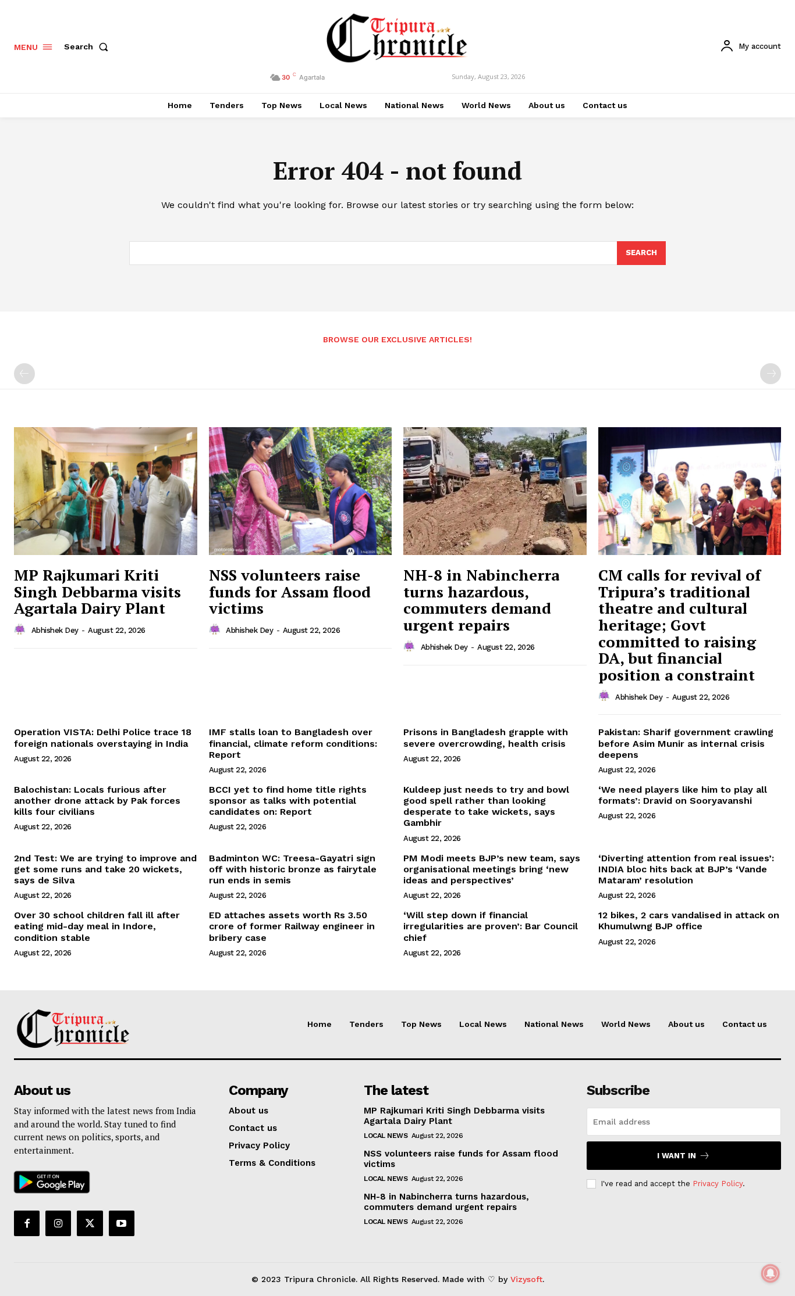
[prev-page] (24, 373)
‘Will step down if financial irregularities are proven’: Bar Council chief (490, 926)
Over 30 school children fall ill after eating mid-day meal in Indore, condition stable (97, 926)
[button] (88, 46)
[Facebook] (27, 1223)
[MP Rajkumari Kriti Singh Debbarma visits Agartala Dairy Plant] (105, 491)
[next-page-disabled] (770, 373)
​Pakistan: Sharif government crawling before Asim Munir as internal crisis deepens (685, 743)
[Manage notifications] (770, 1273)
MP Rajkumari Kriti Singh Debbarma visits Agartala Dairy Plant (97, 591)
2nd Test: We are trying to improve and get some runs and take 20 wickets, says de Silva (105, 869)
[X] (89, 1223)
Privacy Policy (718, 1183)
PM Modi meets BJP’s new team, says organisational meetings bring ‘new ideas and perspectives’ (491, 869)
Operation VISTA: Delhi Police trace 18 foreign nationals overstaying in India (102, 737)
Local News (385, 1136)
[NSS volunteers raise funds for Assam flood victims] (300, 491)
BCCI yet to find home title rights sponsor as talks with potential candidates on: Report (288, 800)
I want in (676, 1155)
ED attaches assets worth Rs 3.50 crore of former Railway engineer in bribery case (292, 926)
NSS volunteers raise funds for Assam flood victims (290, 591)
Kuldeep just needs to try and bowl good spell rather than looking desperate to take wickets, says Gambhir (486, 806)
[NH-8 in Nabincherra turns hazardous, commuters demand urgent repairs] (495, 491)
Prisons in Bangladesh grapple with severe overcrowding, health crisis (485, 737)
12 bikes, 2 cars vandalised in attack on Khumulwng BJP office (688, 921)
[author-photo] (21, 630)
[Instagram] (58, 1223)
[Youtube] (121, 1223)
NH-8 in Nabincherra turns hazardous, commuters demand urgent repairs (481, 600)
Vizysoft (526, 1279)
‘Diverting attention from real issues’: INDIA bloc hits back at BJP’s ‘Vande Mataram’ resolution (686, 869)
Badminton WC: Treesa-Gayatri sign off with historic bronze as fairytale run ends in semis (293, 869)
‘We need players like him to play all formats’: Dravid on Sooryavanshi (682, 795)
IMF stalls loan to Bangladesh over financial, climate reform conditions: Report (293, 743)
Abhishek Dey (55, 630)
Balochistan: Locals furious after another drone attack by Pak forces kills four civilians (97, 800)
